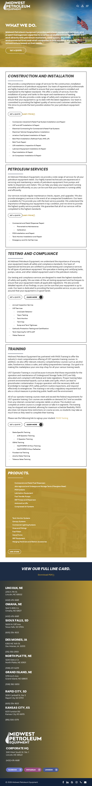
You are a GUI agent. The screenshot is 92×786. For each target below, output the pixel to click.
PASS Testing (62, 418)
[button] (87, 6)
